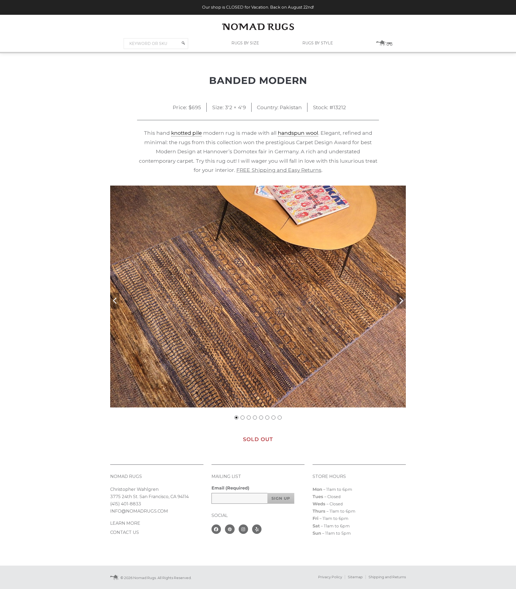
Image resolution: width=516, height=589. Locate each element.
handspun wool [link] (298, 133)
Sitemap (355, 577)
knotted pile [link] (186, 133)
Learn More (125, 523)
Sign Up (280, 498)
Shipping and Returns (387, 577)
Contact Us (124, 532)
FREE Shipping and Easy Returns (278, 170)
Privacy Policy (330, 577)
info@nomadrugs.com (139, 511)
